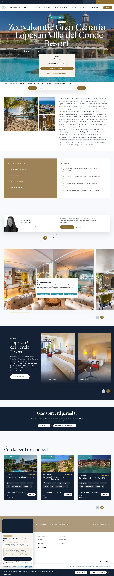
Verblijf (57, 88)
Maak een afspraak (48, 421)
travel (7, 2)
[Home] (2, 2)
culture (13, 2)
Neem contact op (10, 562)
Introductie (32, 88)
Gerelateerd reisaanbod (68, 88)
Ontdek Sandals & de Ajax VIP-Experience (17, 559)
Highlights (41, 88)
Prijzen (81, 88)
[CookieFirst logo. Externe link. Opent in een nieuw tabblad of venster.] (38, 280)
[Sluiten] (109, 572)
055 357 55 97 (25, 562)
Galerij (49, 88)
